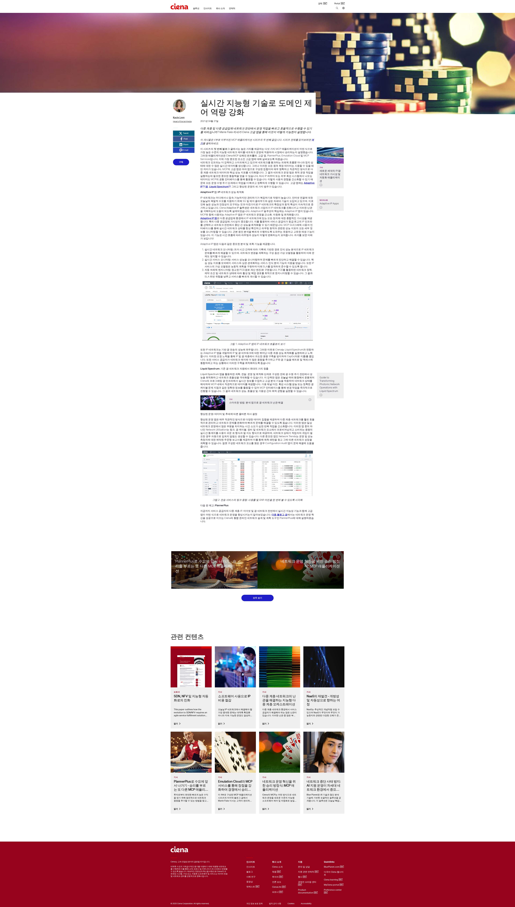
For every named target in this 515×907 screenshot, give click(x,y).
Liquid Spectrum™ (220, 186)
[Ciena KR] (180, 5)
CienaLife (277, 887)
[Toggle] (266, 862)
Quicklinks (329, 862)
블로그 (249, 872)
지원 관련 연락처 (306, 872)
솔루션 (196, 8)
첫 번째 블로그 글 (223, 149)
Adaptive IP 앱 (208, 218)
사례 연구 (250, 877)
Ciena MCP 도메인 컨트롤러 (241, 156)
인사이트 (207, 8)
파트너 (275, 892)
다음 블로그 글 (280, 514)
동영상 (249, 882)
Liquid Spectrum (209, 374)
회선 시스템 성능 (288, 384)
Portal (337, 4)
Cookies (291, 904)
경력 (320, 4)
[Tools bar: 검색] (337, 8)
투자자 (275, 877)
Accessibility (306, 904)
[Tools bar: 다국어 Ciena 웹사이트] (342, 8)
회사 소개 (220, 8)
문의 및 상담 (304, 867)
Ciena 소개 (277, 867)
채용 (274, 872)
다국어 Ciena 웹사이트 (333, 873)
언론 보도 (276, 882)
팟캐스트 (250, 887)
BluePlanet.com (332, 867)
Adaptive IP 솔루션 (236, 208)
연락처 (232, 8)
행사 (300, 877)
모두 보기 (257, 597)
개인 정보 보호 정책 (254, 904)
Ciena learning (331, 880)
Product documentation (306, 891)
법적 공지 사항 (275, 904)
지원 (300, 862)
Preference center (333, 890)
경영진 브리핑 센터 (307, 882)
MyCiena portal (332, 885)
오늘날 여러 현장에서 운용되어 (297, 377)
